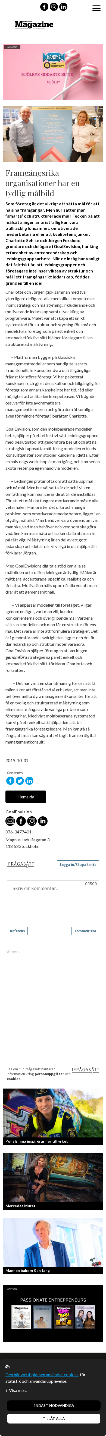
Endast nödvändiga (53, 1405)
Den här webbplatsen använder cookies (42, 1374)
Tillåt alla (54, 1418)
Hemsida (25, 796)
